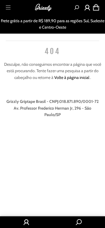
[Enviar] (77, 7)
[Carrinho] (96, 7)
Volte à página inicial (72, 77)
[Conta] (87, 9)
